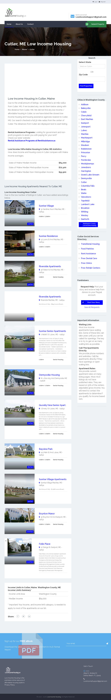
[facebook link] (17, 616)
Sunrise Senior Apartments (52, 331)
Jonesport (85, 127)
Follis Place (44, 544)
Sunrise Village (46, 205)
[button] (107, 643)
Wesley (84, 215)
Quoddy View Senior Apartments (55, 405)
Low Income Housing (54, 697)
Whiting (84, 212)
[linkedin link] (29, 616)
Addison (84, 104)
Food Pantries (87, 249)
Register (103, 1)
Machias (84, 134)
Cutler (32, 49)
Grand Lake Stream (90, 175)
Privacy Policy (10, 685)
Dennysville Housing (49, 375)
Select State (85, 62)
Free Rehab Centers (90, 268)
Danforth (85, 219)
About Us (19, 24)
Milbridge (85, 141)
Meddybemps (87, 164)
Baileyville (86, 108)
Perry (83, 156)
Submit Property (97, 24)
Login (96, 1)
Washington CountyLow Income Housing (89, 224)
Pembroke (86, 160)
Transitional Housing (90, 244)
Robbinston (86, 149)
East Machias (87, 119)
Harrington (86, 171)
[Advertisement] (38, 82)
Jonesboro (86, 167)
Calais (84, 112)
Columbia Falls (88, 186)
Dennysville (86, 178)
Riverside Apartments (50, 266)
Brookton (85, 208)
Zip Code (83, 74)
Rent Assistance (88, 253)
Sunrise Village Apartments (52, 479)
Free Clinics (86, 263)
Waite (84, 193)
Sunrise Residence (48, 236)
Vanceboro (86, 197)
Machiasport (86, 138)
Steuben (85, 145)
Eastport (85, 123)
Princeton (85, 152)
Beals (83, 189)
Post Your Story (93, 302)
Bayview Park (45, 449)
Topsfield (85, 201)
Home (9, 24)
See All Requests (92, 307)
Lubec (84, 130)
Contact (30, 24)
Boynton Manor (47, 513)
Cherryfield (86, 115)
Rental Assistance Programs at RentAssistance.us (31, 140)
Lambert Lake (87, 204)
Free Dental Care (89, 258)
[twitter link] (23, 616)
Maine (24, 49)
